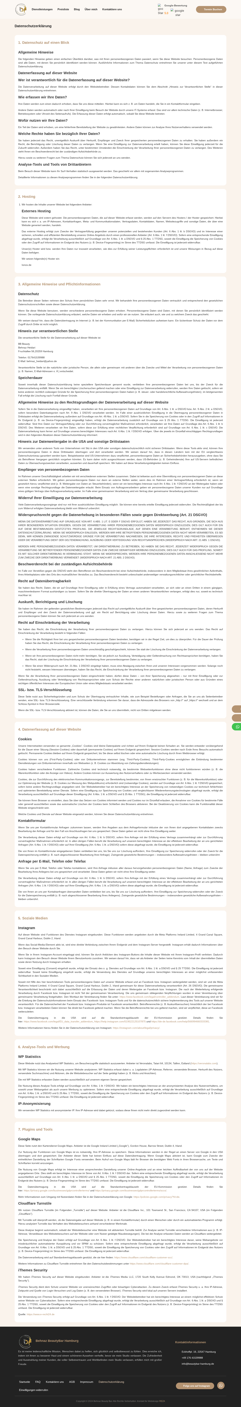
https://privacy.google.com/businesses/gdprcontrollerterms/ (56, 1190)
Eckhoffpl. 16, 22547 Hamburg (199, 1351)
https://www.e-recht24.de (41, 1314)
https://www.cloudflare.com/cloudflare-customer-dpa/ (159, 1263)
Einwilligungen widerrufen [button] (33, 1389)
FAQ (38, 1381)
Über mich (91, 9)
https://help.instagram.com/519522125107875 (120, 1021)
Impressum (86, 1381)
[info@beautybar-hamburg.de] (177, 1364)
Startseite (24, 1381)
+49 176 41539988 (192, 1357)
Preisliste (63, 9)
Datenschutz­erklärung (111, 1381)
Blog (77, 9)
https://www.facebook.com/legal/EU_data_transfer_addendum (58, 1021)
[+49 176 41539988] (177, 1358)
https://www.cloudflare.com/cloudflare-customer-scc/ (143, 1257)
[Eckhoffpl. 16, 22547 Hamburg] (177, 1352)
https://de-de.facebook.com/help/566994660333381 (180, 1021)
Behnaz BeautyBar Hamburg (57, 1341)
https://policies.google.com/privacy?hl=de (156, 1196)
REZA (162, 1401)
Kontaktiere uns (112, 9)
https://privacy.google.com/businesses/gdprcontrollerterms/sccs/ (130, 1190)
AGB (72, 1381)
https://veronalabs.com (204, 1063)
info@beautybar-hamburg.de (198, 1363)
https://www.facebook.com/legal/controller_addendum (149, 996)
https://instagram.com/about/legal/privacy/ (136, 1027)
